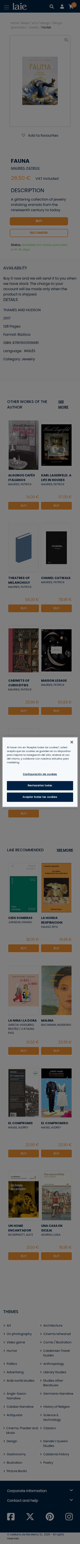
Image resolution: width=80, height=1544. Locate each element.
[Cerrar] (72, 742)
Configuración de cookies (40, 774)
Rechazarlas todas (40, 785)
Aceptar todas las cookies (40, 797)
